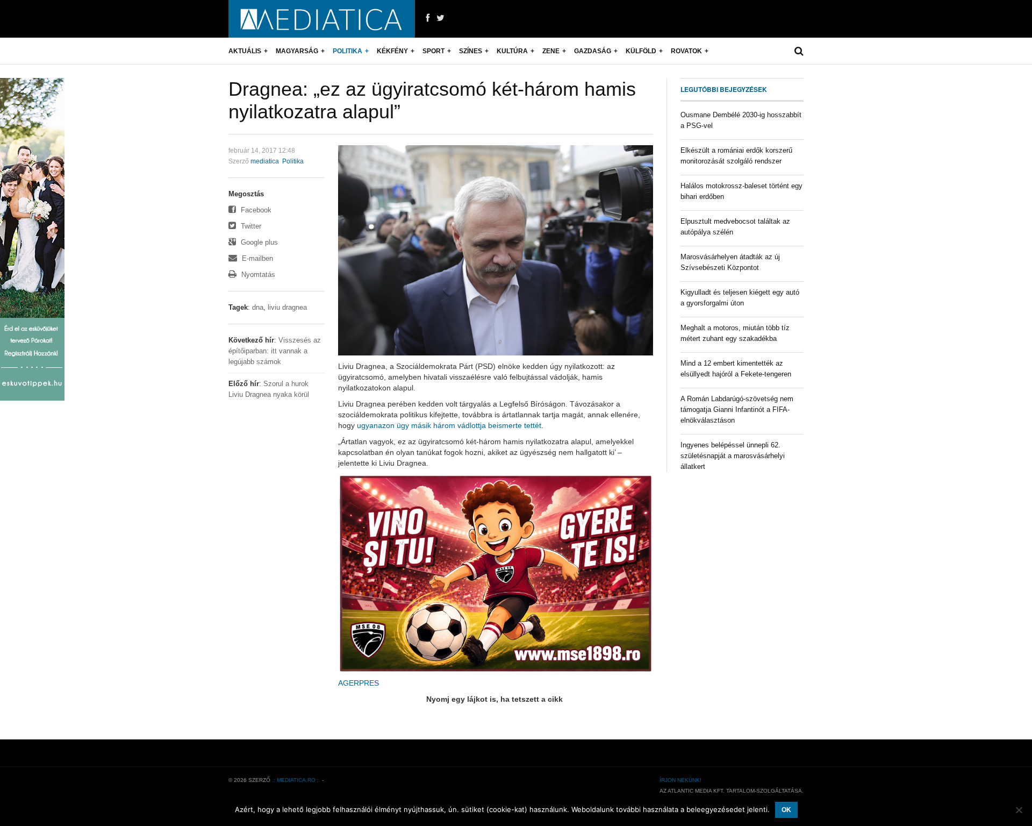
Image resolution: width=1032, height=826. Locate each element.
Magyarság (297, 51)
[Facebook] (427, 18)
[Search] (799, 51)
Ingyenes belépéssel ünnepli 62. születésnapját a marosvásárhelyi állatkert (732, 456)
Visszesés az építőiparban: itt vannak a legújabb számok (274, 351)
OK (786, 810)
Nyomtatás (257, 274)
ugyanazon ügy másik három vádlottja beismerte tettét (449, 425)
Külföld (641, 51)
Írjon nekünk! (680, 780)
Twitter (250, 226)
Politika (347, 51)
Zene (551, 51)
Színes (470, 51)
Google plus (258, 242)
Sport (433, 51)
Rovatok (686, 51)
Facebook (255, 210)
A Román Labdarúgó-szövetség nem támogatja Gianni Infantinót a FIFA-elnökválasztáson (736, 409)
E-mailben (256, 258)
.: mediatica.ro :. (296, 780)
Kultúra (512, 51)
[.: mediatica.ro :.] (321, 19)
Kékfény (392, 51)
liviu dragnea (287, 307)
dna (257, 307)
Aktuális (244, 51)
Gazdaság (592, 51)
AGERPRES (358, 683)
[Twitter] (440, 18)
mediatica (264, 161)
